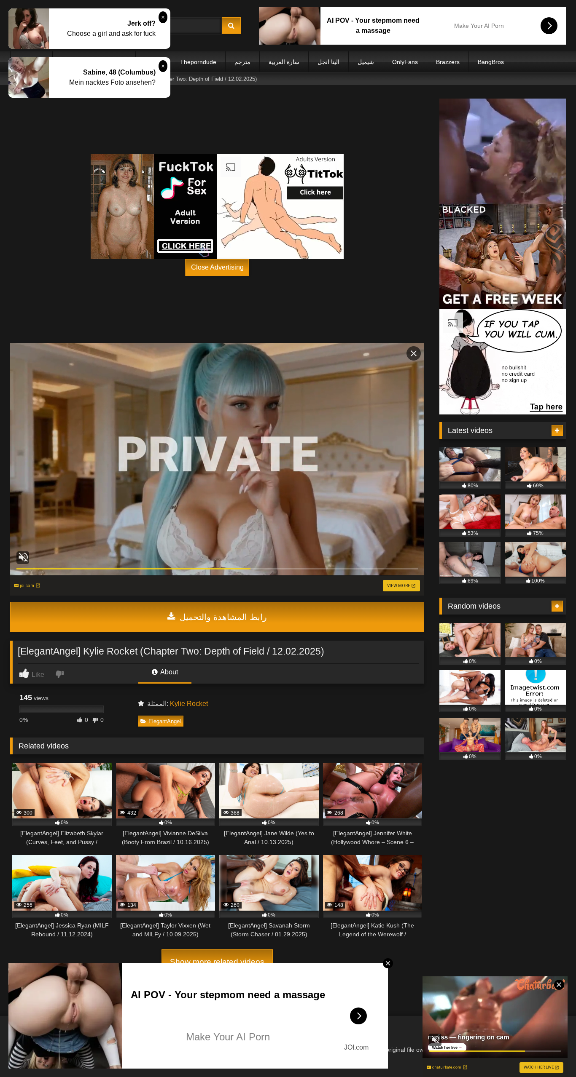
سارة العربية (284, 62)
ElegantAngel (164, 721)
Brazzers (448, 62)
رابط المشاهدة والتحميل (222, 617)
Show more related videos (217, 961)
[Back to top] (550, 1052)
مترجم (242, 62)
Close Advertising (217, 267)
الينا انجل (328, 62)
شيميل (366, 62)
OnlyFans (405, 62)
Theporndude (198, 62)
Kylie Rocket (189, 703)
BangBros (491, 62)
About (168, 672)
